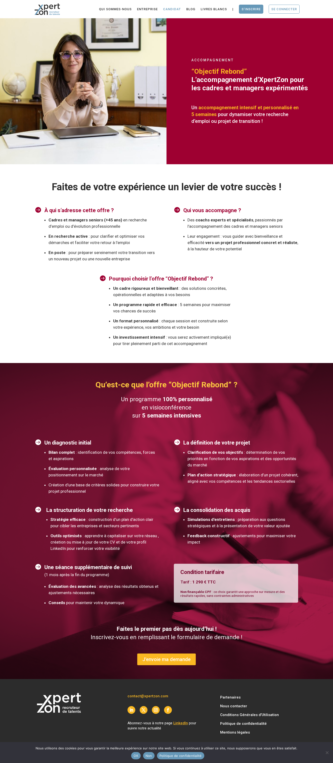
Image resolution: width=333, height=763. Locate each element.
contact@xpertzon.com (147, 696)
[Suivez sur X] (143, 710)
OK (136, 756)
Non (149, 756)
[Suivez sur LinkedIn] (131, 710)
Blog (190, 9)
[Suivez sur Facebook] (168, 710)
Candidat (172, 9)
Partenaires (230, 697)
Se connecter (284, 9)
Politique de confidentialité (243, 723)
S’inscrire (251, 9)
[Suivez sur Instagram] (156, 710)
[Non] (326, 752)
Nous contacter (233, 706)
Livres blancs (214, 9)
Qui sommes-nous (115, 9)
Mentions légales (235, 732)
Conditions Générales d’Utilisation (249, 715)
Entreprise (147, 9)
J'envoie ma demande (166, 659)
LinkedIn (180, 723)
